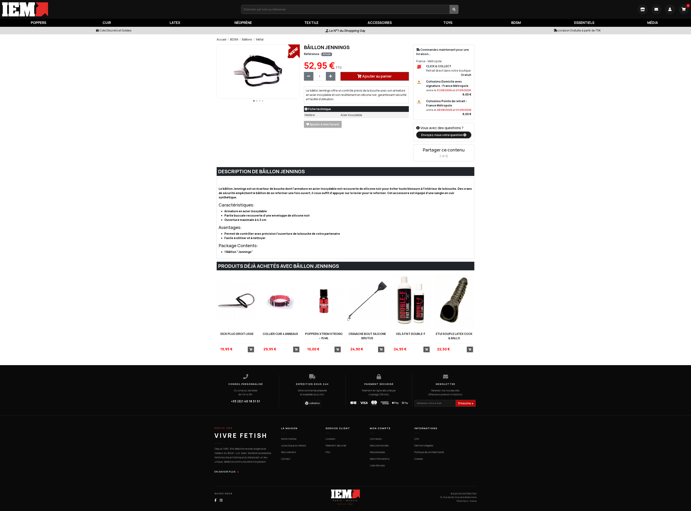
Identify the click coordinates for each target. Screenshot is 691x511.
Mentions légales (423, 445)
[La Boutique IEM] (643, 9)
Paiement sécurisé (336, 445)
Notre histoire (288, 438)
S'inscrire (464, 403)
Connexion (376, 438)
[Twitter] (443, 156)
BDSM (234, 39)
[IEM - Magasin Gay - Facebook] (215, 500)
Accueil (221, 39)
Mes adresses (377, 452)
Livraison (330, 438)
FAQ (328, 452)
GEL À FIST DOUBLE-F (410, 334)
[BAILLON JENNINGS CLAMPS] (258, 71)
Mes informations (379, 458)
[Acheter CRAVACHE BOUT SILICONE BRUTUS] (381, 349)
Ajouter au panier (377, 76)
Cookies (418, 458)
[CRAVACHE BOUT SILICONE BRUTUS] (367, 301)
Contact (285, 458)
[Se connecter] (670, 9)
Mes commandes (379, 445)
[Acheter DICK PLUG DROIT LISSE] (251, 349)
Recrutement (288, 452)
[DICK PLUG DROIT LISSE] (237, 301)
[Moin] (308, 76)
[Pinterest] (446, 156)
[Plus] (330, 76)
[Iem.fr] (115, 9)
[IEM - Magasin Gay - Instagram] (221, 500)
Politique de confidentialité (429, 452)
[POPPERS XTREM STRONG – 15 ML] (324, 301)
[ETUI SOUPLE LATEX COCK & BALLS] (454, 301)
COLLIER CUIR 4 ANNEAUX (280, 334)
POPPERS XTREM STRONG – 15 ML (324, 336)
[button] (254, 101)
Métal (259, 39)
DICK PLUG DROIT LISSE (237, 334)
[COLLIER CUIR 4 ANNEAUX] (280, 301)
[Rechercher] (454, 9)
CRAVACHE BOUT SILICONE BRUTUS (367, 336)
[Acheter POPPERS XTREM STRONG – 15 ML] (338, 349)
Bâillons (247, 39)
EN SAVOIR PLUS (225, 471)
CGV (416, 438)
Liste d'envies (377, 465)
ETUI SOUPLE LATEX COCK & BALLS (454, 336)
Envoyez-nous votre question (442, 135)
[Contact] (656, 9)
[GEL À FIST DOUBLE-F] (410, 301)
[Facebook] (440, 156)
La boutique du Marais (293, 445)
